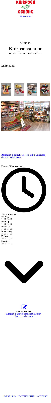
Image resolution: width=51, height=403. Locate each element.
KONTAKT (42, 396)
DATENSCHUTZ (26, 396)
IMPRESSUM (10, 396)
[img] (25, 42)
